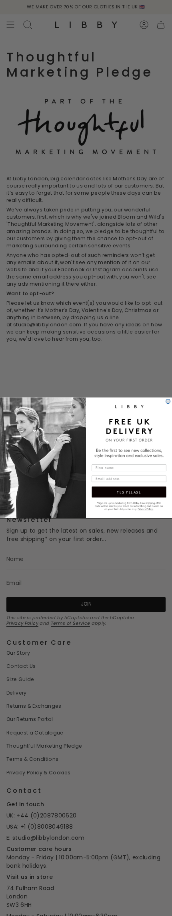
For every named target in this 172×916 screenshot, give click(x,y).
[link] (129, 506)
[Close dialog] (168, 401)
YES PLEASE (129, 492)
